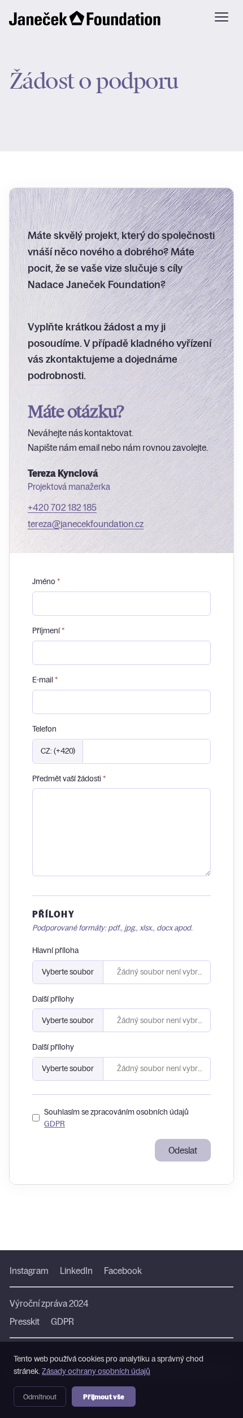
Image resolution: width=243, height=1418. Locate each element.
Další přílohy (53, 999)
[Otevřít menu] (221, 17)
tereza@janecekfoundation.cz (86, 523)
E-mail (45, 680)
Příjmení (48, 630)
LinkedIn (76, 1270)
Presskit (25, 1321)
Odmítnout (40, 1396)
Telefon (44, 729)
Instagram (29, 1270)
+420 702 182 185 (62, 507)
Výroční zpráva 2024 (49, 1303)
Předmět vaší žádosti (69, 778)
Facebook (123, 1270)
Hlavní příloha (55, 950)
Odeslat (182, 1150)
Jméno (46, 581)
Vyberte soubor (68, 972)
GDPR (54, 1124)
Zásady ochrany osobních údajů (96, 1371)
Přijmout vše (103, 1396)
